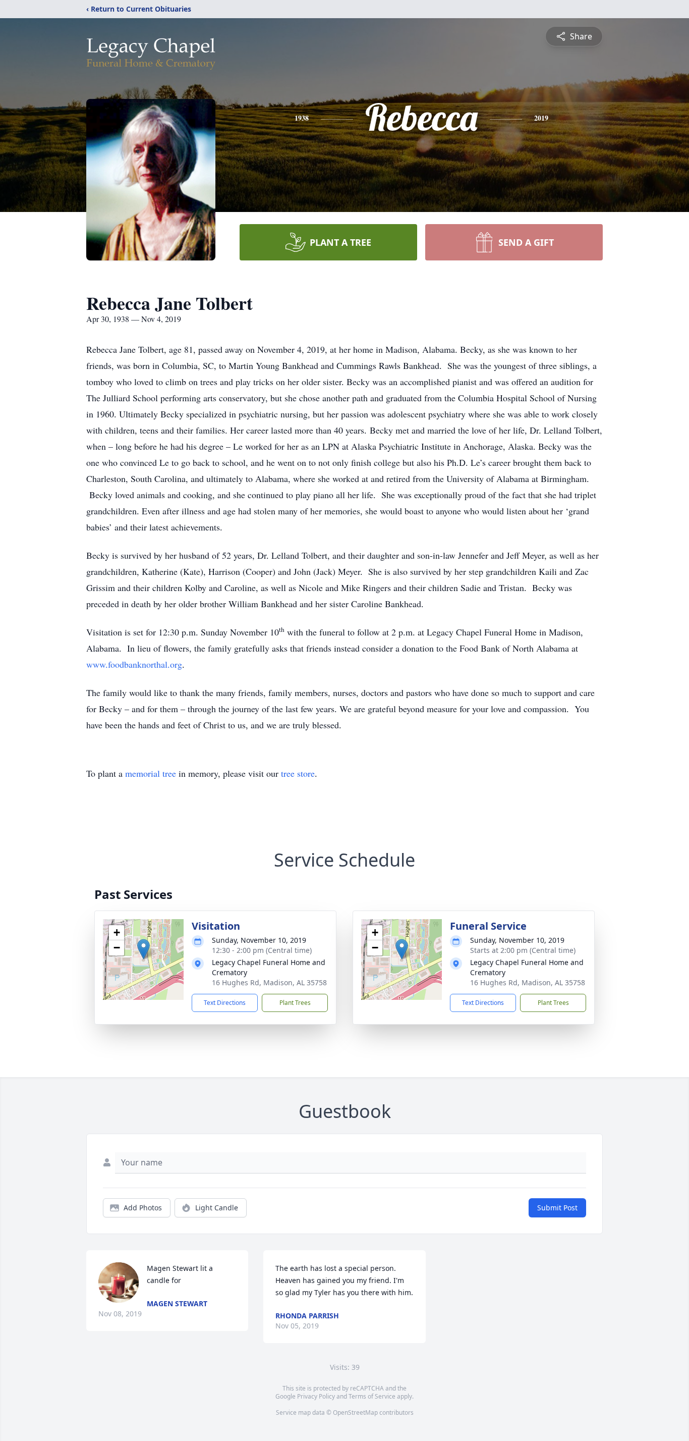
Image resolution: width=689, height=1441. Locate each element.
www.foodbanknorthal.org (134, 664)
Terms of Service (372, 1396)
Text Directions (225, 1002)
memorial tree (150, 773)
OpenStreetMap (355, 1412)
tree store (298, 773)
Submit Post (557, 1207)
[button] (143, 949)
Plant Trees (295, 1002)
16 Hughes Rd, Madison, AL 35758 (269, 982)
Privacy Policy (316, 1396)
